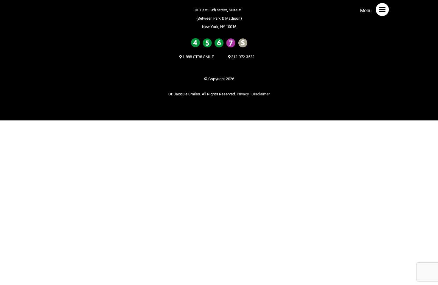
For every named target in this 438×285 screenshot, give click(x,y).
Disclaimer (260, 94)
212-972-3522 (242, 57)
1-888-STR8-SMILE (197, 57)
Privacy (243, 94)
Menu (366, 10)
